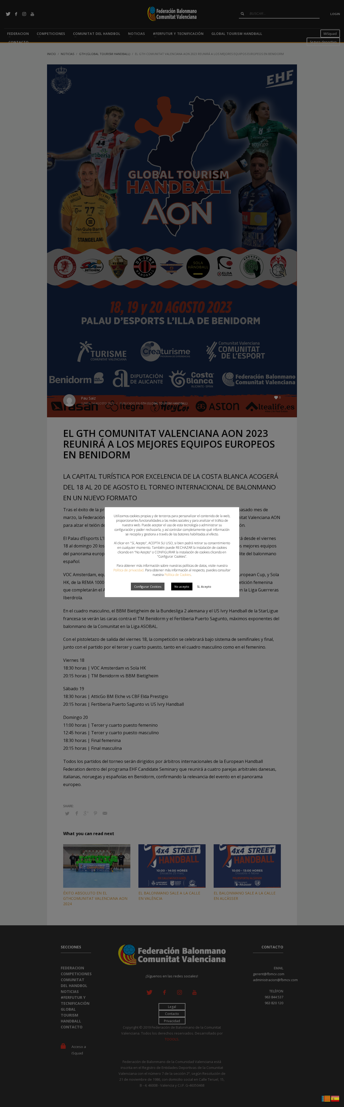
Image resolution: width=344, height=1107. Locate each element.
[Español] (335, 1098)
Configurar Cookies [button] (147, 586)
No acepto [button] (181, 586)
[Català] (326, 1098)
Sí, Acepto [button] (204, 586)
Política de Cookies (177, 574)
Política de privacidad (128, 570)
